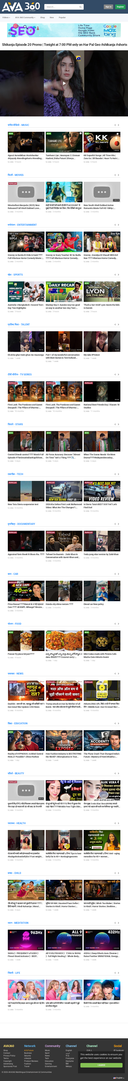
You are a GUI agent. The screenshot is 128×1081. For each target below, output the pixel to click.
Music (47, 1050)
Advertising (8, 1064)
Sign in (108, 7)
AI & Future (28, 1050)
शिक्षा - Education (17, 723)
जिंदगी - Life (14, 972)
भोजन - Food (14, 623)
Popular (62, 17)
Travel (26, 1066)
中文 (67, 1056)
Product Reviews (31, 1061)
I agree (101, 1065)
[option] (26, 147)
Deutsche (70, 1061)
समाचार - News (15, 673)
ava (11, 162)
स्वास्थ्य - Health (17, 823)
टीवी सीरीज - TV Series (20, 374)
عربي (68, 1053)
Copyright (7, 1061)
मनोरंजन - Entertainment (22, 224)
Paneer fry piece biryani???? (21, 654)
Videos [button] (5, 17)
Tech (47, 1058)
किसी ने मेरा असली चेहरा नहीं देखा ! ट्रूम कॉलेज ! (101, 1003)
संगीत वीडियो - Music (18, 125)
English (69, 1050)
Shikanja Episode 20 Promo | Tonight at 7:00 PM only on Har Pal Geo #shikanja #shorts (64, 45)
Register (120, 7)
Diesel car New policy (94, 604)
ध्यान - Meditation (18, 922)
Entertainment (51, 1066)
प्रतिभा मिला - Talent (19, 324)
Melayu (69, 1066)
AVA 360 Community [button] (24, 17)
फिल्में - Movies (16, 175)
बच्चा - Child (14, 873)
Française (70, 1058)
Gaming (48, 1064)
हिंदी (67, 1064)
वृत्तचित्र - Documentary (21, 523)
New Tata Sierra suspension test (23, 504)
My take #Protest (92, 355)
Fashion (27, 1064)
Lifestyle (27, 1058)
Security (27, 1056)
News (47, 1056)
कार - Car (13, 573)
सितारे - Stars (15, 424)
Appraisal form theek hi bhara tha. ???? (26, 554)
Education (49, 1061)
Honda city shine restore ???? (59, 604)
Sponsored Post (10, 1066)
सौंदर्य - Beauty (16, 773)
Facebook (119, 1050)
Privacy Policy (9, 1056)
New (52, 17)
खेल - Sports (15, 274)
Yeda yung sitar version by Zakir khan (101, 554)
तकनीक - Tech (15, 474)
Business (28, 1053)
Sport (47, 1053)
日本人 (89, 1050)
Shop (42, 17)
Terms (6, 1058)
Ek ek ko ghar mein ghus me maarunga (26, 355)
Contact (6, 1053)
